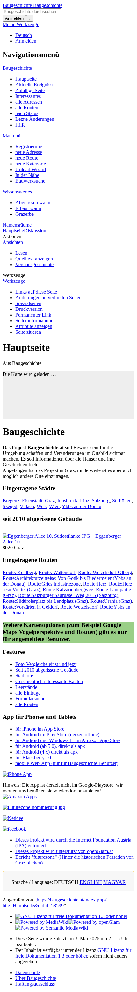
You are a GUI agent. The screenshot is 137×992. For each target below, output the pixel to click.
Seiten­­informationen (35, 320)
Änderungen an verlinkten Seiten (48, 297)
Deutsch (23, 35)
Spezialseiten (28, 303)
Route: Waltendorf (57, 572)
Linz (84, 500)
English (91, 882)
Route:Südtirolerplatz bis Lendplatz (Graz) (45, 601)
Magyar (114, 882)
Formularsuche (30, 698)
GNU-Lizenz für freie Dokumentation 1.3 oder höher (73, 953)
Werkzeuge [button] (14, 275)
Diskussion (35, 230)
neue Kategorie (30, 163)
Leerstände (26, 687)
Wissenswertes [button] (17, 191)
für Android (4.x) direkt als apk (46, 752)
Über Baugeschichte (35, 978)
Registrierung (28, 146)
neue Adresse (28, 152)
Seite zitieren (28, 332)
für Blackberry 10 (33, 757)
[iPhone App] (17, 774)
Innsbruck (67, 500)
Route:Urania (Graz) (111, 601)
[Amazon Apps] (20, 796)
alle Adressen (28, 102)
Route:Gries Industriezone (54, 584)
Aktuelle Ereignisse (34, 84)
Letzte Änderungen (34, 119)
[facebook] (14, 829)
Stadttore (24, 675)
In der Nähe (27, 175)
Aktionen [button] (12, 236)
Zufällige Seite (30, 90)
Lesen (21, 253)
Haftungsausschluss (35, 984)
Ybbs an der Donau (81, 506)
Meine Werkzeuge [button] (21, 24)
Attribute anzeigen (33, 326)
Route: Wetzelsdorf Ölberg (105, 572)
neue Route (26, 158)
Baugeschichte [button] (17, 68)
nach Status (26, 113)
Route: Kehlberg (19, 572)
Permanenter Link (33, 314)
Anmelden (14, 18)
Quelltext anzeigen (34, 258)
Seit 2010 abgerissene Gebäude (46, 670)
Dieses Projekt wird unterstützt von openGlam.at (64, 851)
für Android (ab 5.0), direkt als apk (50, 746)
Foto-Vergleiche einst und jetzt (45, 664)
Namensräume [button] (17, 225)
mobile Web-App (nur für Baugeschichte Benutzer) (66, 763)
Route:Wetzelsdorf (78, 606)
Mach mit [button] (12, 135)
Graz (50, 500)
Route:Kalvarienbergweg (68, 589)
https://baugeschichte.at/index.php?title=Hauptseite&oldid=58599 (55, 902)
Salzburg (101, 500)
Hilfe (20, 125)
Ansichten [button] (13, 242)
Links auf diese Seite (36, 292)
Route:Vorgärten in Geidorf (30, 606)
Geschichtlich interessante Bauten (49, 681)
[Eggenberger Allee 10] (46, 536)
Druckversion (29, 309)
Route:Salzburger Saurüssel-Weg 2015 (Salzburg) (68, 595)
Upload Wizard (30, 169)
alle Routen (26, 107)
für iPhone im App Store (39, 729)
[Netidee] (13, 818)
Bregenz (11, 500)
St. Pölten (122, 500)
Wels (42, 506)
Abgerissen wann (32, 202)
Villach (27, 506)
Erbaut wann (28, 208)
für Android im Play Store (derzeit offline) (57, 734)
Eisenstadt (32, 500)
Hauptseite (26, 79)
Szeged (10, 506)
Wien (54, 506)
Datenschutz (27, 972)
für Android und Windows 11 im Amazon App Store (67, 740)
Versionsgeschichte (34, 264)
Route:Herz (94, 584)
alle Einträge (27, 693)
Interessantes (28, 96)
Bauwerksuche (30, 181)
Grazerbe (24, 214)
